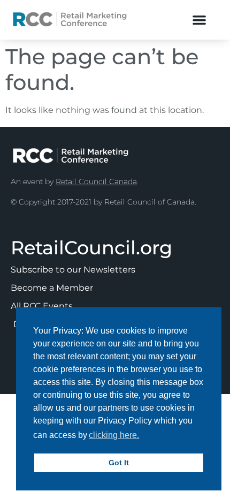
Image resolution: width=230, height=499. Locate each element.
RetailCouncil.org (91, 247)
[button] (199, 20)
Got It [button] (119, 462)
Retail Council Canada (96, 181)
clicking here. (114, 435)
